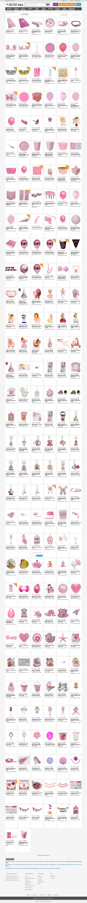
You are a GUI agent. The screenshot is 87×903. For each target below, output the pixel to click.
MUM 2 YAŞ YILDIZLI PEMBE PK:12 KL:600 (62, 375)
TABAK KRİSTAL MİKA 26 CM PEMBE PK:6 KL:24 (50, 56)
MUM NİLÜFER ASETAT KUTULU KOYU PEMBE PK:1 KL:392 (10, 253)
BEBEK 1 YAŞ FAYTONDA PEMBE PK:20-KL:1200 (11, 351)
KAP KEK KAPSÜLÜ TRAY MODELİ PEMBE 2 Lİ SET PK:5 (37, 204)
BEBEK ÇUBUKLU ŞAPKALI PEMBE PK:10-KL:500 (50, 720)
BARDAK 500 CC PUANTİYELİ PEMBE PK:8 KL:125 (75, 744)
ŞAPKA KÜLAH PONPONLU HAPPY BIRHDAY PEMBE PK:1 (10, 376)
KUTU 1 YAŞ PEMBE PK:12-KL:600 (11, 670)
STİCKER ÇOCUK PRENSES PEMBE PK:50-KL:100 (24, 572)
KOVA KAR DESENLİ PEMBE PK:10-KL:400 (36, 695)
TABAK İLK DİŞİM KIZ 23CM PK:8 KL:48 (49, 31)
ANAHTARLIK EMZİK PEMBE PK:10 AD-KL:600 (75, 474)
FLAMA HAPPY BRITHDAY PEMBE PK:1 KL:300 (76, 793)
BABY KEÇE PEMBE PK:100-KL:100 (9, 646)
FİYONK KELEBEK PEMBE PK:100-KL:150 (50, 498)
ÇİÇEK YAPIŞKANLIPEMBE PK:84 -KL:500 (11, 597)
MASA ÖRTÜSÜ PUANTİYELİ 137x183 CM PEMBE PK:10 (50, 228)
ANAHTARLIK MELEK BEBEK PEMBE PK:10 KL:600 (49, 474)
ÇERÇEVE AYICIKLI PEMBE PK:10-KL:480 (37, 425)
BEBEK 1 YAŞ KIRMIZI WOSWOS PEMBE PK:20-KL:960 (62, 326)
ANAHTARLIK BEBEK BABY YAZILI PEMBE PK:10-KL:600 (49, 449)
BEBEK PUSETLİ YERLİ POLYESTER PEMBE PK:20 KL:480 (37, 302)
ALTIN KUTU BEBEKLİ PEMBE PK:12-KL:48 (62, 695)
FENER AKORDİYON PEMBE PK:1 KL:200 (23, 793)
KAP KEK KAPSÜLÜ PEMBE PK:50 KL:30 (63, 154)
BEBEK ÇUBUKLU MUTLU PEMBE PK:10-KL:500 (37, 720)
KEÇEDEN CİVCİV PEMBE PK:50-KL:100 (49, 646)
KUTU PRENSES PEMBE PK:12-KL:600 (49, 670)
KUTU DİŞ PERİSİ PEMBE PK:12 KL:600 (75, 646)
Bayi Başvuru (72, 0)
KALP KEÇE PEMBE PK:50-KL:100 (24, 646)
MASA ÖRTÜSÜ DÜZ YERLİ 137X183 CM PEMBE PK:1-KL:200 (50, 204)
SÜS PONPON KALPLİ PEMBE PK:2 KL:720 (10, 793)
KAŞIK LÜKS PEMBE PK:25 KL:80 (76, 80)
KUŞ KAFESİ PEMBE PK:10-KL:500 (37, 547)
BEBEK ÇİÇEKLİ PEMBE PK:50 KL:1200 (75, 130)
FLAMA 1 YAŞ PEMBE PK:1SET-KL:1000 (36, 818)
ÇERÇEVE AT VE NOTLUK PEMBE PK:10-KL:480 (23, 400)
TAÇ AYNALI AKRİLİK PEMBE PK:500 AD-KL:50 (36, 572)
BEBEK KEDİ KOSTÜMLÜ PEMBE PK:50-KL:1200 (62, 130)
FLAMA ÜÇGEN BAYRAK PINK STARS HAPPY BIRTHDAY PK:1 (75, 253)
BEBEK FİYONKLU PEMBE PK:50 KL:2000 (63, 302)
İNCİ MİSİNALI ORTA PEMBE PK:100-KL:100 (23, 769)
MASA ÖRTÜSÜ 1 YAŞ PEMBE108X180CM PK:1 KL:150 (36, 32)
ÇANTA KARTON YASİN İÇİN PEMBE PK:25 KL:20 (49, 179)
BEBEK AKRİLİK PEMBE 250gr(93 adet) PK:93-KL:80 (62, 572)
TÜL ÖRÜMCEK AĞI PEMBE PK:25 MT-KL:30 (36, 769)
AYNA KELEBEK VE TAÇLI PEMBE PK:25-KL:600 (24, 744)
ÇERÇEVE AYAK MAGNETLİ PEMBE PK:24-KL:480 (24, 425)
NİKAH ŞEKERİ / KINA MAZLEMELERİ (57, 9)
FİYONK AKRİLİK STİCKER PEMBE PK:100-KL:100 (24, 597)
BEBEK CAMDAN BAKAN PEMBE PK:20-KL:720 (75, 277)
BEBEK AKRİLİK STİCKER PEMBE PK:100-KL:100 (36, 597)
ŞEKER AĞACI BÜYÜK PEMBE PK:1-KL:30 (75, 547)
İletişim (26, 876)
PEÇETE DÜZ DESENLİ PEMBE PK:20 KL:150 (36, 179)
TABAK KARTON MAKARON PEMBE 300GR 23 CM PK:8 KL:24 (24, 154)
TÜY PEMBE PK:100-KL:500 (37, 227)
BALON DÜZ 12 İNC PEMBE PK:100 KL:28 (10, 130)
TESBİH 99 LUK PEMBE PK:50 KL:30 (49, 277)
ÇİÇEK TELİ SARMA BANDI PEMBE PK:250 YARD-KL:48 (11, 769)
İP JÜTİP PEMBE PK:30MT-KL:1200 (11, 523)
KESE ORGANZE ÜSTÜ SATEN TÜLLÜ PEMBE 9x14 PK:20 (62, 523)
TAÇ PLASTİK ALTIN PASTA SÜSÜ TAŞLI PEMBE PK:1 (24, 81)
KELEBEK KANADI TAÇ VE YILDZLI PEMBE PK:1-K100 (11, 105)
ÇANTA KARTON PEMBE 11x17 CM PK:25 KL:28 (36, 80)
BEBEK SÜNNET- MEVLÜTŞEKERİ (64, 9)
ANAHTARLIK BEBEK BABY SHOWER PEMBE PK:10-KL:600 (23, 449)
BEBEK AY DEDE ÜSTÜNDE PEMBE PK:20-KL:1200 (49, 326)
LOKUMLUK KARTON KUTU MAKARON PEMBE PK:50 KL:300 (76, 179)
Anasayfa (39, 876)
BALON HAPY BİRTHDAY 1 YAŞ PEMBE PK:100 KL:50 (50, 744)
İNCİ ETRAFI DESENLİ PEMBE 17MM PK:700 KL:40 (62, 597)
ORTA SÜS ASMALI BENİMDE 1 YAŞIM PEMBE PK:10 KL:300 (50, 818)
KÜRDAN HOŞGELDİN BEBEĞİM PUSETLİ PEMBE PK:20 (50, 130)
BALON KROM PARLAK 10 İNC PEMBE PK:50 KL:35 (37, 253)
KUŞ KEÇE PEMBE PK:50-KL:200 (75, 621)
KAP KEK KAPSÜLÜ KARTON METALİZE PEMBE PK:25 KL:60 (61, 179)
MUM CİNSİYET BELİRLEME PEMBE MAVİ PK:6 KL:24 (49, 81)
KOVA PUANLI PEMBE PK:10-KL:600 (23, 695)
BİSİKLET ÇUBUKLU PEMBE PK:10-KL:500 (23, 720)
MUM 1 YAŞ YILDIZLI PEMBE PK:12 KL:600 (49, 375)
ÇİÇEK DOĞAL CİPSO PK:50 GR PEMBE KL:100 (37, 793)
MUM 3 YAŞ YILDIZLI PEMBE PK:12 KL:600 (49, 425)
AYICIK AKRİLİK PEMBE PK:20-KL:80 (23, 621)
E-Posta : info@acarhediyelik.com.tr (12, 880)
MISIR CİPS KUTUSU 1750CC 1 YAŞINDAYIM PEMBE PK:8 (62, 744)
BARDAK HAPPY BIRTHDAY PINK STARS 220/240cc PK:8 (62, 253)
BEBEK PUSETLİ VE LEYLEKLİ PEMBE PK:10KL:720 (35, 351)
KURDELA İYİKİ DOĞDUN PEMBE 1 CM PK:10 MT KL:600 (76, 499)
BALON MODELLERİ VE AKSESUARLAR (23, 9)
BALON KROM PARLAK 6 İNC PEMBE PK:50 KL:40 (37, 277)
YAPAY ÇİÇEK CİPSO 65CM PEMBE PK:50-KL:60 (76, 31)
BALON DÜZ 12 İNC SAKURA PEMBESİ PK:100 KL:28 (50, 105)
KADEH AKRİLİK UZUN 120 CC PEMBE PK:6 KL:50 (37, 56)
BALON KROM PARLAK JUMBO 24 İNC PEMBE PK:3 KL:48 (23, 277)
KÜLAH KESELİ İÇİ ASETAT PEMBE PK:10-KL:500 (11, 547)
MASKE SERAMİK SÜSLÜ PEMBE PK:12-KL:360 (49, 695)
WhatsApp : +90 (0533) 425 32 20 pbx (12, 878)
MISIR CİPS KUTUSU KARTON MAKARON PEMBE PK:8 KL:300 (49, 154)
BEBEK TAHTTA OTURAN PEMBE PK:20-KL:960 (37, 326)
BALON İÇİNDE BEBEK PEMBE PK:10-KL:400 (49, 351)
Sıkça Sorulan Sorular (29, 889)
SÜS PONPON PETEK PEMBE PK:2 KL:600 (75, 769)
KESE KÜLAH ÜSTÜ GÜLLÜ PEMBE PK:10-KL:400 (76, 523)
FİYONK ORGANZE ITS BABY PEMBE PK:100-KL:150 (62, 499)
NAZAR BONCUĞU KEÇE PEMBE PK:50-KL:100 (36, 646)
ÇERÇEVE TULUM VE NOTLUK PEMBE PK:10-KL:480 (36, 400)
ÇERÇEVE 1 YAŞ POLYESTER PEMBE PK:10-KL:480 (11, 400)
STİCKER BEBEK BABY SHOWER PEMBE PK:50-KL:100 (10, 572)
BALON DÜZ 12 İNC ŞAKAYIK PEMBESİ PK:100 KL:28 (63, 105)
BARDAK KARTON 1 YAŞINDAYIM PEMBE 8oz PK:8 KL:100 (24, 843)
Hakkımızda (27, 880)
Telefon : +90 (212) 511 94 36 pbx (12, 876)
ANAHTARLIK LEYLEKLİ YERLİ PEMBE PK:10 (23, 498)
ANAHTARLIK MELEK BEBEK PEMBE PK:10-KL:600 (36, 474)
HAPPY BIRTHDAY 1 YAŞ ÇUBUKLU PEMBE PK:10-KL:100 (11, 720)
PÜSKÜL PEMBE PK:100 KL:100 (10, 154)
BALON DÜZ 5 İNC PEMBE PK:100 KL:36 (63, 203)
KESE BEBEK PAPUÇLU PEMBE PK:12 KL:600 (23, 547)
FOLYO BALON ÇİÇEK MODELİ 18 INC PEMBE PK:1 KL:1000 (36, 744)
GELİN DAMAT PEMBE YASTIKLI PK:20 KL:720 (23, 375)
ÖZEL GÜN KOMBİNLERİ (30, 9)
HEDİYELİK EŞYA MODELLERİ (37, 9)
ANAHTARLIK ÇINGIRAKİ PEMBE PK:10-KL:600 (11, 449)
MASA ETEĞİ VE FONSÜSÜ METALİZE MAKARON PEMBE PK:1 (11, 204)
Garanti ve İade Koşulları (29, 885)
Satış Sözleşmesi (28, 883)
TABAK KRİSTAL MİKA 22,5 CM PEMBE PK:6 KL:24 (24, 105)
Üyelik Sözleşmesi (28, 881)
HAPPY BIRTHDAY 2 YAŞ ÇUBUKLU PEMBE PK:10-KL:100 (75, 695)
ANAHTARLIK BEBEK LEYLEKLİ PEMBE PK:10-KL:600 (62, 449)
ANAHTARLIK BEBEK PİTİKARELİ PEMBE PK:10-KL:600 (11, 474)
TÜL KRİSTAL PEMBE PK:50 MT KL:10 (10, 31)
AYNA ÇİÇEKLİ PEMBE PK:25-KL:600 (10, 744)
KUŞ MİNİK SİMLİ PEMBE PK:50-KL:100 (37, 375)
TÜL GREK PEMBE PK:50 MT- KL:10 (23, 31)
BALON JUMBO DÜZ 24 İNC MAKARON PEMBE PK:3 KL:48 (75, 228)
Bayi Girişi (65, 0)
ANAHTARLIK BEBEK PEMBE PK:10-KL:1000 (75, 449)
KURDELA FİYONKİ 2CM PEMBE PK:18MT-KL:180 (23, 523)
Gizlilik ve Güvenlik (28, 887)
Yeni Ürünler (40, 878)
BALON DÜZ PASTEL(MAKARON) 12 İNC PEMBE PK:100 (75, 105)
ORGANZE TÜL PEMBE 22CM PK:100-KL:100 (49, 769)
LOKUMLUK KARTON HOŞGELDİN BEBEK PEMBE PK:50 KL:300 (62, 277)
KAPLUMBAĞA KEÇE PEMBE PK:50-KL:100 (49, 621)
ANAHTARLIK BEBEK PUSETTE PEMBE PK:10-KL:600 (62, 474)
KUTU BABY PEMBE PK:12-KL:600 (24, 670)
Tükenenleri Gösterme (76, 14)
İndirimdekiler (40, 880)
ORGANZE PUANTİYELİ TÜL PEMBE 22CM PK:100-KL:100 (63, 769)
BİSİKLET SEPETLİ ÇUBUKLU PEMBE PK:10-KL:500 (62, 548)
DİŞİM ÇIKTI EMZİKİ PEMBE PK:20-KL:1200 (10, 302)
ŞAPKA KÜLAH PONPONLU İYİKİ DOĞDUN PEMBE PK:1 (23, 302)
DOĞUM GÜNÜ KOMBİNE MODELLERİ (16, 9)
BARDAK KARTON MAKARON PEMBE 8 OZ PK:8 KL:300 (36, 154)
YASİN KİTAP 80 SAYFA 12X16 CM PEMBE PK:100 (75, 154)
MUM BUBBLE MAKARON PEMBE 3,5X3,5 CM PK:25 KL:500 (37, 105)
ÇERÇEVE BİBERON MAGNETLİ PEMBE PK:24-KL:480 (11, 425)
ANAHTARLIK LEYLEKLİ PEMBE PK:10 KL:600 (36, 498)
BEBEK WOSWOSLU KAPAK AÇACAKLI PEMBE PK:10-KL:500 (63, 425)
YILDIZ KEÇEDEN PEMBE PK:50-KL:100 (62, 646)
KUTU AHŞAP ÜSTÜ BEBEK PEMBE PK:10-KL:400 (75, 671)
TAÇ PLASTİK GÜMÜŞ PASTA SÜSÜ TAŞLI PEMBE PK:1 (11, 81)
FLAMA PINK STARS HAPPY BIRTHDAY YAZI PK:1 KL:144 (10, 277)
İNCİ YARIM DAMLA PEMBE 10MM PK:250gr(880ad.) (10, 621)
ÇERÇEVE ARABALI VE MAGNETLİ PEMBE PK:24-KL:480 (63, 400)
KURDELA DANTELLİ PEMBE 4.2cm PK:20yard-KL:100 (50, 523)
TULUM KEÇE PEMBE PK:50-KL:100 (62, 621)
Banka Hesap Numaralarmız (30, 878)
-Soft (37, 901)
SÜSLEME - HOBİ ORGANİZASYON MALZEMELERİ (71, 9)
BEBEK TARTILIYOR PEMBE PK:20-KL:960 (23, 351)
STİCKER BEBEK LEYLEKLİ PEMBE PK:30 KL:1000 (50, 597)
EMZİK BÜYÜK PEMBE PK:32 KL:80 (36, 621)
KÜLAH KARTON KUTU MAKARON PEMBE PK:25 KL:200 (24, 228)
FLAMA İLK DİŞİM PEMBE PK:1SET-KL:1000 (24, 818)
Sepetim (39, 883)
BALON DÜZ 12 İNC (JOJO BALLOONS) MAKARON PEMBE (76, 56)
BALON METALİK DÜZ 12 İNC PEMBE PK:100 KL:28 (24, 179)
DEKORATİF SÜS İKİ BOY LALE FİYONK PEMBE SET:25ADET (10, 56)
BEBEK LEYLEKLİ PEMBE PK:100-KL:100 (75, 572)
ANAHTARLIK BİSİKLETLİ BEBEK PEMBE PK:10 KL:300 (76, 425)
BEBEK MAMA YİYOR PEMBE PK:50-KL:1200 (49, 302)
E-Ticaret (39, 901)
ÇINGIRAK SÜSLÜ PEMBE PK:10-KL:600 (75, 302)
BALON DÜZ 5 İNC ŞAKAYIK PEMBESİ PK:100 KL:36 (76, 204)
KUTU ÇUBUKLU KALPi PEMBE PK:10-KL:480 (62, 670)
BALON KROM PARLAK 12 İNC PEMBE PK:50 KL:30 (24, 253)
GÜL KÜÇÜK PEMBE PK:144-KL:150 (23, 130)
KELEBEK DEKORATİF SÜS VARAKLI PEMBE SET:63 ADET (63, 81)
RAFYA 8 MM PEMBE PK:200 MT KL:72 (10, 842)
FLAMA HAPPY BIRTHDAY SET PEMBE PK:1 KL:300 (63, 793)
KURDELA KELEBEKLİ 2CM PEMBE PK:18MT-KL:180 (37, 523)
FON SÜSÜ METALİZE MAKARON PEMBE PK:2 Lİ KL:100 (24, 204)
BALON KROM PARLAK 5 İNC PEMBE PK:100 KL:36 (50, 253)
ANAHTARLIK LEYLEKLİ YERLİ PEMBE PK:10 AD (10, 498)
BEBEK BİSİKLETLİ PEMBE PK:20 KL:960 (76, 351)
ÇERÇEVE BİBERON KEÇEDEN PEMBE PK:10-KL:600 (49, 400)
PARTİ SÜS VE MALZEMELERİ (9, 9)
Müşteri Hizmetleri (41, 881)
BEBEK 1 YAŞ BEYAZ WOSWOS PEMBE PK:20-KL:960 (75, 326)
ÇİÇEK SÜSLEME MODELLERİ (44, 9)
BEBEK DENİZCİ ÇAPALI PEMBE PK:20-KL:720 (23, 326)
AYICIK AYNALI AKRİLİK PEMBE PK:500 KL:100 (49, 572)
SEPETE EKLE (40, 555)
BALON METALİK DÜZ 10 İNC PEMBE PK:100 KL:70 (62, 228)
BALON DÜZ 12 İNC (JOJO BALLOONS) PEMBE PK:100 (63, 56)
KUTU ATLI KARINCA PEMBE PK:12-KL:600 (36, 670)
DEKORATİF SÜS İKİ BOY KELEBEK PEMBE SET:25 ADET (23, 56)
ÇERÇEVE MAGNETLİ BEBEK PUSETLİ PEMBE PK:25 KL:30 (75, 376)
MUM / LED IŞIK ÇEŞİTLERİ (50, 9)
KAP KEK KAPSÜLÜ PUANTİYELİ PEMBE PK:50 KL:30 (11, 179)
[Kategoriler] (11, 14)
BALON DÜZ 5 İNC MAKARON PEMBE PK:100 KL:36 (11, 228)
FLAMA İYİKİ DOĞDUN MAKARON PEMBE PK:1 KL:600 (49, 794)
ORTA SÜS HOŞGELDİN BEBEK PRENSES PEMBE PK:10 (62, 818)
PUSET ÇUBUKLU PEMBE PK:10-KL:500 (62, 720)
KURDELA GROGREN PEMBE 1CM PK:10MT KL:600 (62, 32)
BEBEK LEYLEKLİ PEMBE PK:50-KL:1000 (62, 351)
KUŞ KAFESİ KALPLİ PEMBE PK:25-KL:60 (74, 818)
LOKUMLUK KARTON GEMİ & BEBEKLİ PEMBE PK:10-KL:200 (10, 695)
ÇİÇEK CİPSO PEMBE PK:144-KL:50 (36, 130)
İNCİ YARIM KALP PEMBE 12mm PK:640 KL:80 (76, 597)
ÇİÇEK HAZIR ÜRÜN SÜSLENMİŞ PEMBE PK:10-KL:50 (76, 720)
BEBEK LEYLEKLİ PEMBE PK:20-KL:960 (10, 326)
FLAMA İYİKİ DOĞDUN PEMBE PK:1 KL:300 (10, 818)
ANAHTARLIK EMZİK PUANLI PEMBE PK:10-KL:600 (36, 449)
